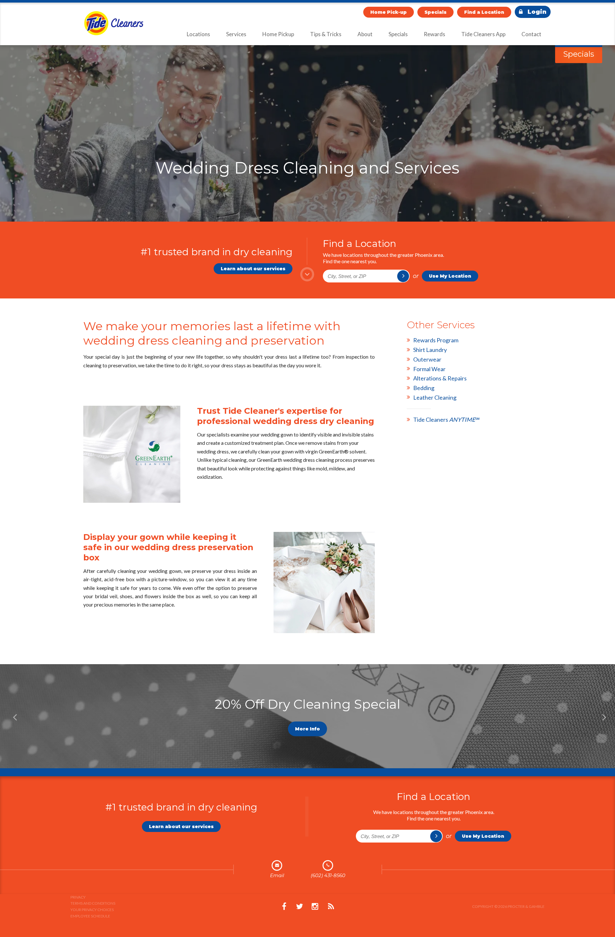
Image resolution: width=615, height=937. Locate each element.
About (365, 34)
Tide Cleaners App (483, 34)
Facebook (284, 906)
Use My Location (450, 276)
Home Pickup (278, 34)
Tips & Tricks (325, 34)
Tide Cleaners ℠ (446, 419)
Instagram (314, 906)
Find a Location (484, 12)
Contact (531, 34)
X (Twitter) (299, 906)
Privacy (78, 897)
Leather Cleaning (434, 397)
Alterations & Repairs (440, 378)
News (330, 906)
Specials (435, 12)
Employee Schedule (90, 916)
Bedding (423, 387)
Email (277, 875)
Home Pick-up (388, 12)
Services (236, 34)
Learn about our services (253, 269)
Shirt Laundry (430, 349)
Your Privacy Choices (92, 909)
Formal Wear (429, 368)
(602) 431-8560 (328, 875)
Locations (198, 34)
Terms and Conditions (92, 903)
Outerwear (427, 359)
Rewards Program (435, 340)
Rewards (434, 34)
